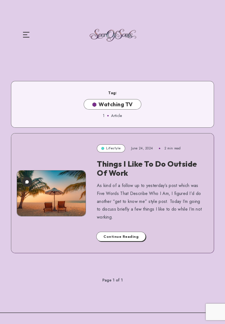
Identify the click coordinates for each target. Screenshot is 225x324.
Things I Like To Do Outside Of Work (147, 168)
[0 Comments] (27, 182)
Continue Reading (121, 236)
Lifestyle (113, 148)
